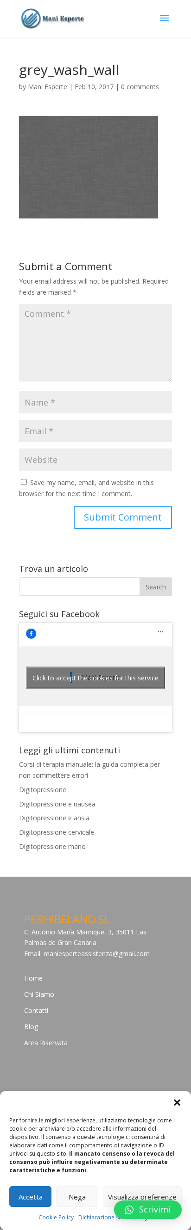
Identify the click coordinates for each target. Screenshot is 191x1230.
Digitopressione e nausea (57, 804)
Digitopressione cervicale (56, 832)
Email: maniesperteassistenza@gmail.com (87, 953)
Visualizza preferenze (142, 1196)
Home (33, 978)
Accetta (31, 1196)
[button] (177, 1102)
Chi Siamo (39, 994)
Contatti (36, 1010)
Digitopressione (42, 789)
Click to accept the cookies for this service (95, 677)
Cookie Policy (56, 1217)
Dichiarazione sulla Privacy (113, 1217)
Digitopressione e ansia (54, 817)
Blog (31, 1026)
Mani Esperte (47, 86)
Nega (77, 1196)
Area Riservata (46, 1042)
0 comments (140, 86)
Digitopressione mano (52, 846)
